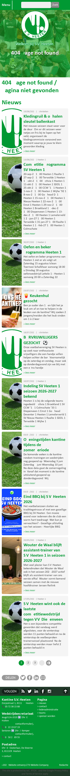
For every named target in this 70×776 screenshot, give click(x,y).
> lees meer (29, 151)
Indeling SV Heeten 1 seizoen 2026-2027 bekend (42, 391)
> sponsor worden (46, 716)
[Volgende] (48, 663)
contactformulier (23, 724)
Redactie (63, 765)
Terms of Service (34, 774)
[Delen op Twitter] (23, 679)
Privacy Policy (61, 770)
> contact (6, 756)
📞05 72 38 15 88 (11, 706)
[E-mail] (43, 679)
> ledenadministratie (47, 709)
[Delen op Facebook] (30, 679)
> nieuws (41, 703)
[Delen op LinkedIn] (37, 679)
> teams (41, 713)
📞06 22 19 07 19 (11, 727)
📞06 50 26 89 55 (11, 737)
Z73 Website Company (37, 765)
